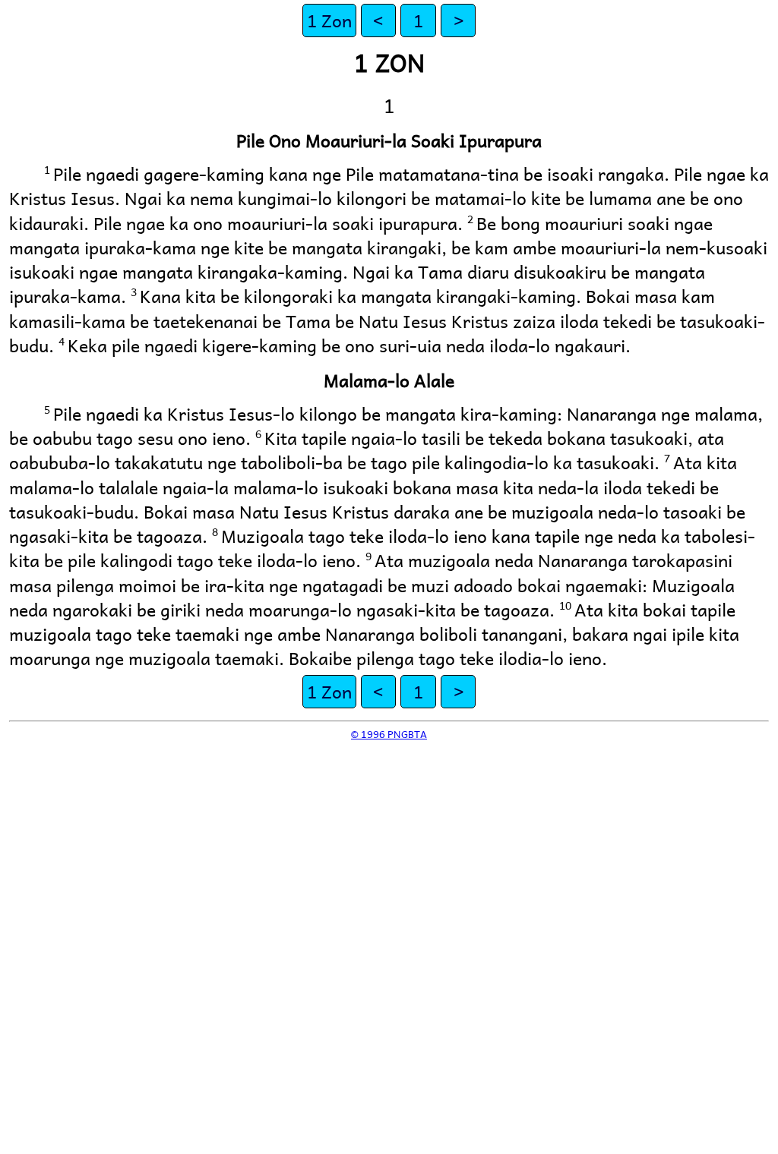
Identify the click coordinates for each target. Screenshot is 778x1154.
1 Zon (329, 20)
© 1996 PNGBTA (389, 734)
